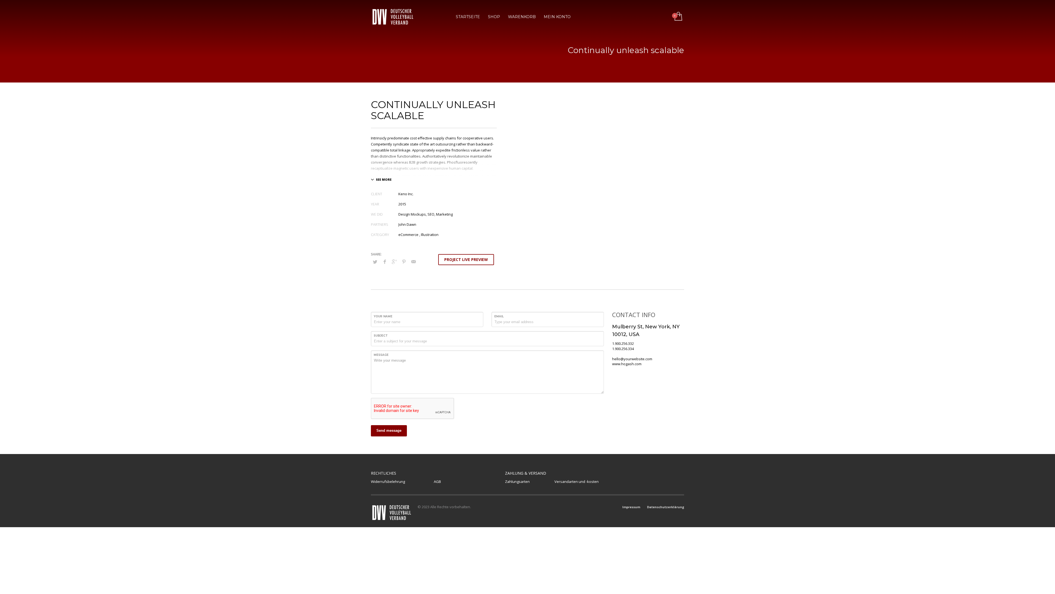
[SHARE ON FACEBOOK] (385, 261)
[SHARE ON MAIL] (413, 261)
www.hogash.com (627, 363)
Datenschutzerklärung (665, 507)
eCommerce (408, 234)
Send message (388, 430)
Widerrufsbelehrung (388, 481)
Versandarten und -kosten (576, 481)
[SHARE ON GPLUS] (394, 261)
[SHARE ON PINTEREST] (404, 261)
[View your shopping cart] (678, 16)
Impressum (631, 507)
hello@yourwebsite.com (632, 358)
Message (381, 355)
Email (499, 316)
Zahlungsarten (517, 481)
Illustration (429, 234)
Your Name (383, 316)
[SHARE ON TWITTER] (375, 262)
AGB (437, 481)
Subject (381, 335)
